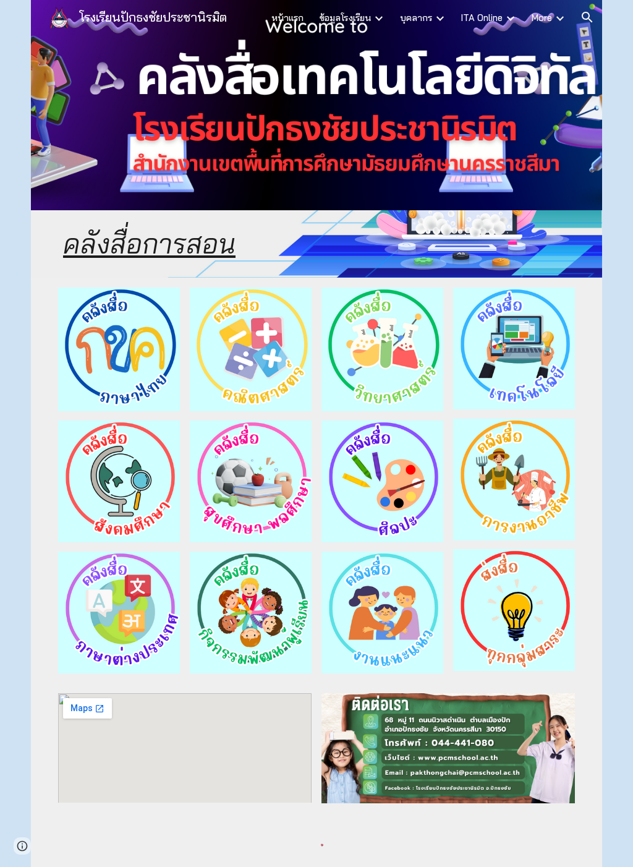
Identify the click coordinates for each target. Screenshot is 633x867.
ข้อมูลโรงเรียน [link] (345, 17)
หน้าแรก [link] (287, 17)
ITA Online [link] (482, 17)
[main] (316, 244)
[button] (587, 17)
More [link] (542, 17)
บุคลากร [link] (416, 17)
